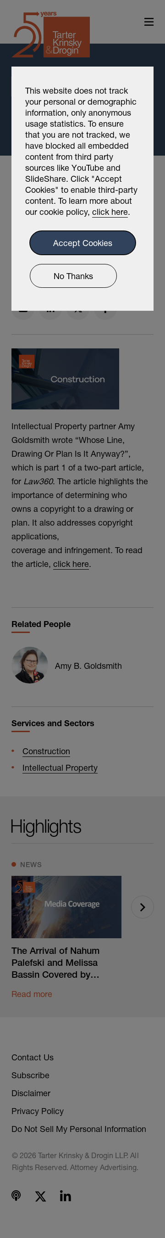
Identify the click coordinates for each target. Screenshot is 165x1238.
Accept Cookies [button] (82, 243)
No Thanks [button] (73, 276)
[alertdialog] (82, 189)
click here (110, 212)
